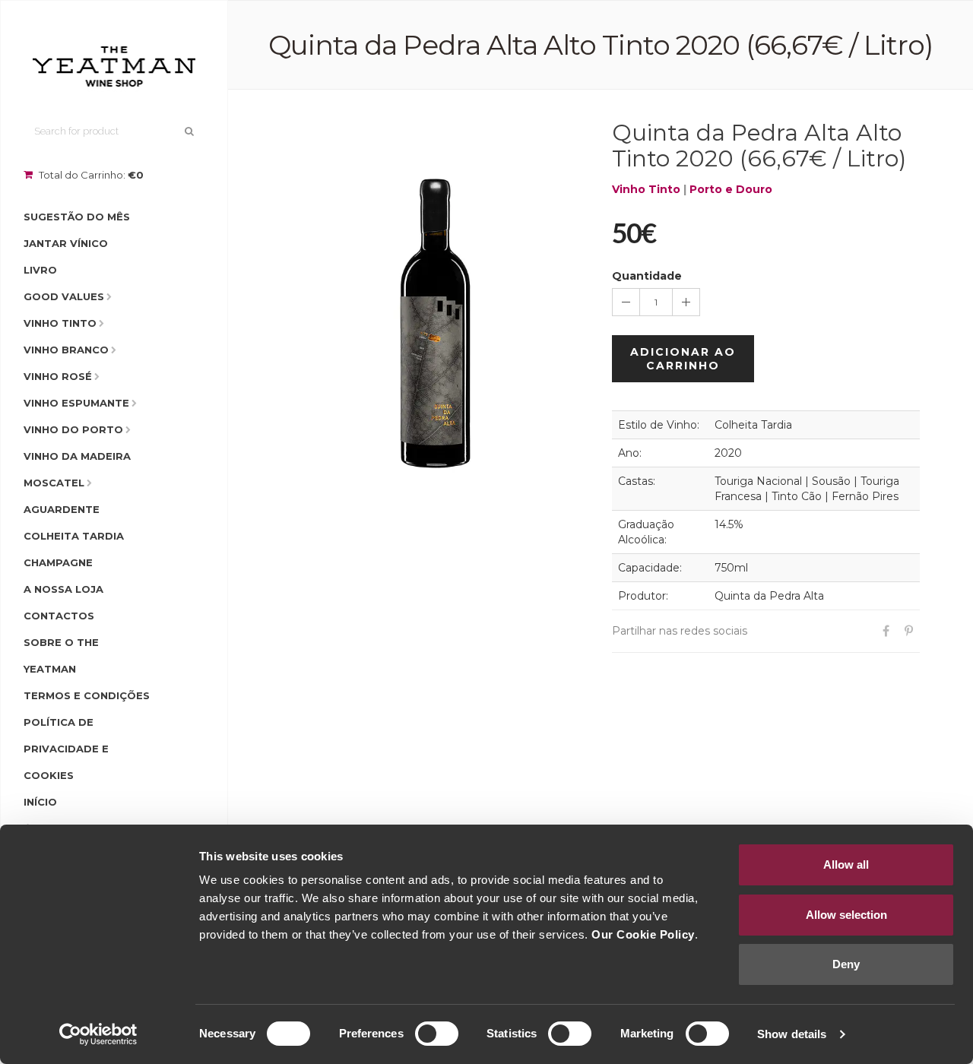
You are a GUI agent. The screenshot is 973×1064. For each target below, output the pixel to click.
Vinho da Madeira (77, 456)
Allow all (846, 864)
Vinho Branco (66, 350)
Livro (40, 270)
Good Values (64, 296)
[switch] (436, 1033)
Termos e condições (87, 695)
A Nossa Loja (63, 589)
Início (40, 802)
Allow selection (846, 914)
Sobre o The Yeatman (61, 655)
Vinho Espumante (76, 403)
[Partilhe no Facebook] (885, 631)
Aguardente (62, 509)
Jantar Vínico (66, 243)
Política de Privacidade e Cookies (66, 748)
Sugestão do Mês (77, 217)
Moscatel (54, 483)
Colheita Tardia (74, 536)
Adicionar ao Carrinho (683, 358)
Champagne (58, 562)
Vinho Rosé (58, 376)
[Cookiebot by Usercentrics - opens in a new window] (98, 1034)
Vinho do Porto (73, 429)
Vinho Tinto (60, 323)
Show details (791, 1034)
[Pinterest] (908, 631)
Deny (846, 964)
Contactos (59, 616)
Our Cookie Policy (643, 934)
